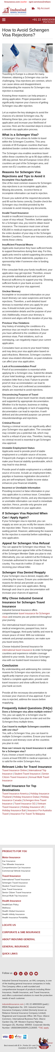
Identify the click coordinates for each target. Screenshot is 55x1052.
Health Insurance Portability (15, 917)
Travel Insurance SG (24, 803)
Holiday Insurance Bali (14, 810)
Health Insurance (11, 901)
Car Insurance (8, 861)
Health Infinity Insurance (13, 914)
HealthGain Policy (10, 904)
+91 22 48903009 (43, 19)
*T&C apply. (43, 1028)
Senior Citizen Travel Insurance (16, 892)
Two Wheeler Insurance (13, 864)
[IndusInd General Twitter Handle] (26, 973)
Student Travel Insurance (27, 773)
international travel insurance (17, 650)
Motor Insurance (11, 857)
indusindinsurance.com (13, 1004)
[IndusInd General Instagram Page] (31, 973)
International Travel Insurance (16, 879)
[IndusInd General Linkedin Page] (21, 973)
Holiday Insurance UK (32, 807)
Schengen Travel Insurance (15, 883)
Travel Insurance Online (14, 770)
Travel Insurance (11, 876)
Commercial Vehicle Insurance (16, 871)
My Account (43, 8)
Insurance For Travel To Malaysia (27, 814)
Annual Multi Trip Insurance (15, 895)
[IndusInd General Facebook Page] (15, 973)
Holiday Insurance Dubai (26, 797)
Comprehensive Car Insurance (16, 867)
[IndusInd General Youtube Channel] (36, 973)
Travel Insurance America (15, 793)
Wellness (6, 908)
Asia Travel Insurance (12, 889)
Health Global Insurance (13, 911)
